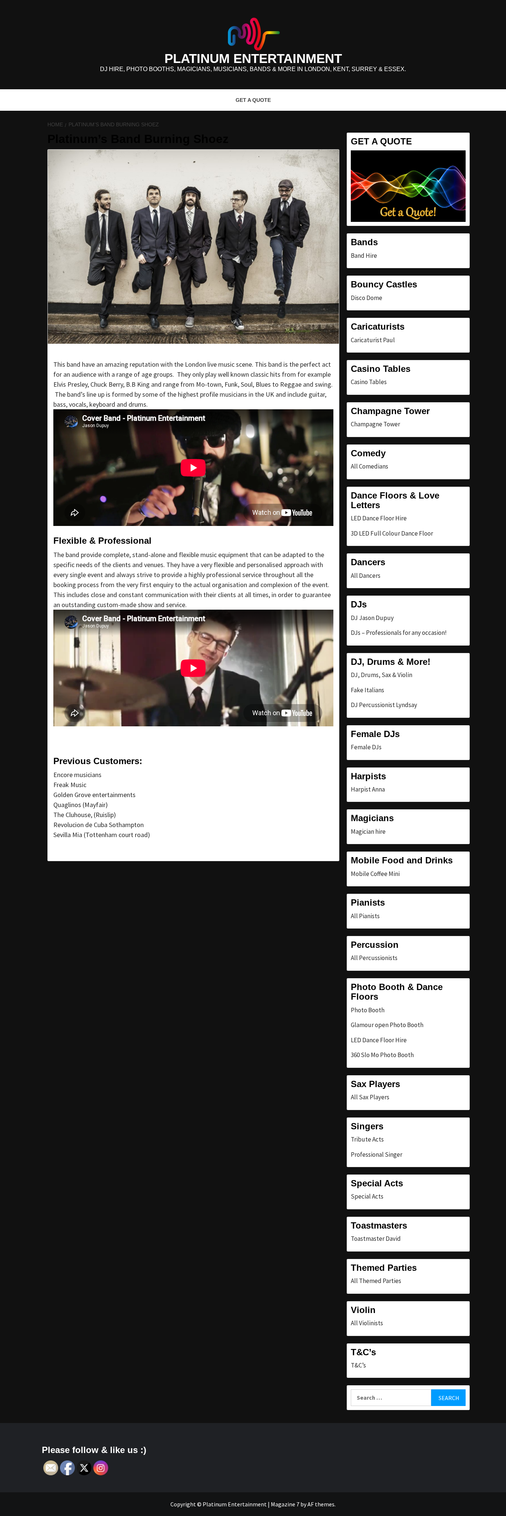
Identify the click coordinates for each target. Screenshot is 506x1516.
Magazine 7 (285, 1504)
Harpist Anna (368, 789)
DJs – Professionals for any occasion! (399, 633)
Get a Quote (253, 100)
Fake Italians (367, 690)
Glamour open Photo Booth (387, 1025)
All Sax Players (370, 1097)
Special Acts (367, 1196)
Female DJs (366, 747)
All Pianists (365, 916)
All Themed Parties (376, 1281)
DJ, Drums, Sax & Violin (381, 675)
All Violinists (367, 1323)
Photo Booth (368, 1010)
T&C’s (358, 1365)
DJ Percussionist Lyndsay (384, 705)
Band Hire (364, 255)
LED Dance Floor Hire (379, 518)
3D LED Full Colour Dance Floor (392, 533)
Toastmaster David (376, 1239)
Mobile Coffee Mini (375, 874)
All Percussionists (374, 958)
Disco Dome (366, 298)
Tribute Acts (367, 1139)
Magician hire (368, 831)
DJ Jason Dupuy (372, 618)
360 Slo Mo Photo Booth (382, 1055)
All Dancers (365, 576)
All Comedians (369, 466)
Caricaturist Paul (373, 340)
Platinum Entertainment (253, 58)
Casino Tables (369, 382)
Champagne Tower (375, 424)
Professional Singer (376, 1154)
